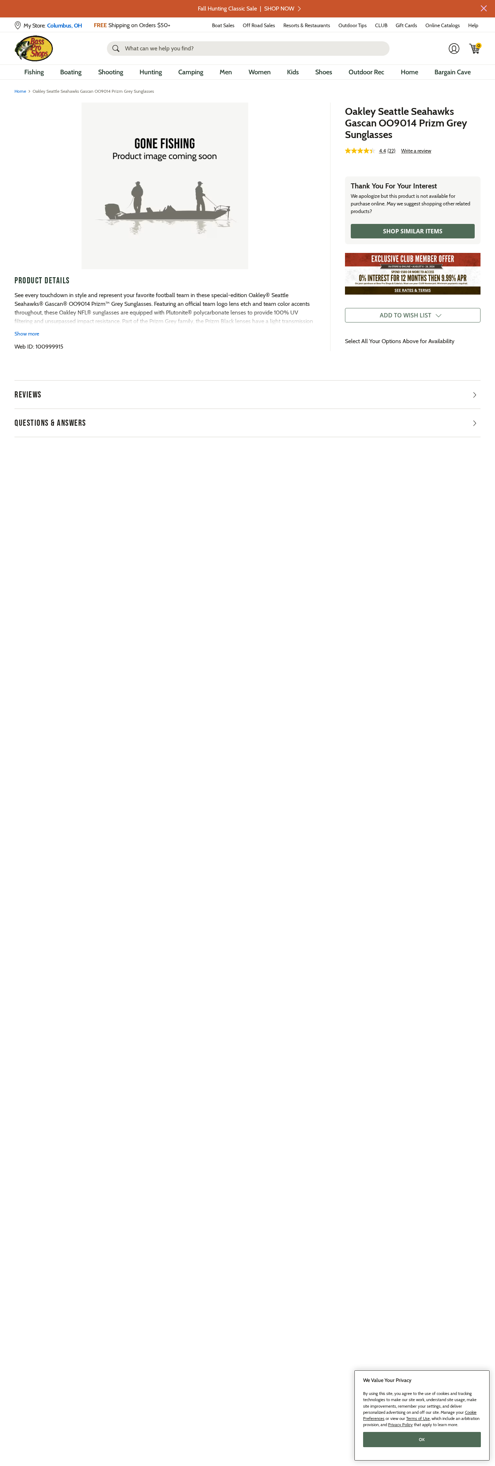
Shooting (110, 72)
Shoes (323, 72)
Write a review (416, 150)
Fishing (34, 72)
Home (409, 72)
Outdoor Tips (352, 25)
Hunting (151, 72)
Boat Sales (223, 25)
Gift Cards (406, 25)
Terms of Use (418, 1418)
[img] (475, 48)
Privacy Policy (400, 1424)
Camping (190, 72)
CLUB (381, 25)
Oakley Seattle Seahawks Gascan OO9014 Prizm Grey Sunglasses (406, 122)
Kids (293, 72)
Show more (26, 333)
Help (473, 25)
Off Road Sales (259, 25)
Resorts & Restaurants (306, 25)
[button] (483, 8)
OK (422, 1439)
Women (260, 72)
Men (226, 72)
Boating (71, 72)
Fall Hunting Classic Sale (246, 8)
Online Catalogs (442, 25)
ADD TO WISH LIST (405, 315)
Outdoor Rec (366, 72)
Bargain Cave (452, 72)
